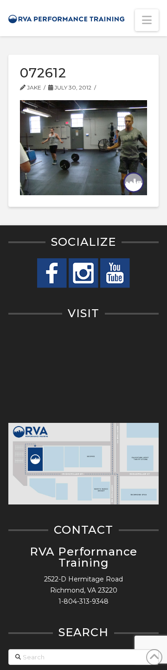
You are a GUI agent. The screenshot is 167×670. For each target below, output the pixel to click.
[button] (147, 20)
